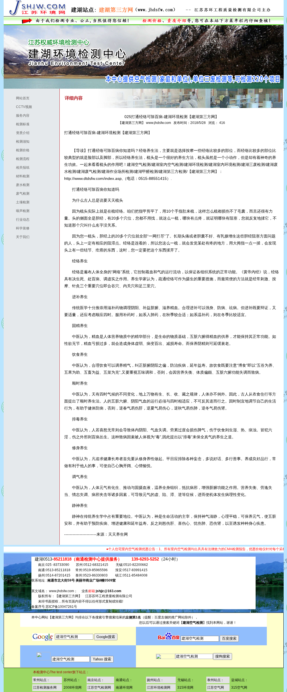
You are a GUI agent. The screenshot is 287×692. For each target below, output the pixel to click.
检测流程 (18, 159)
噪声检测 (18, 211)
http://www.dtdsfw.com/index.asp (93, 178)
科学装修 (18, 228)
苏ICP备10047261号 (61, 607)
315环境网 (185, 687)
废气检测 (18, 194)
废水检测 (18, 185)
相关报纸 (18, 168)
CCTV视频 (20, 107)
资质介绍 (18, 133)
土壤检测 (18, 202)
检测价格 (18, 150)
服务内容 (18, 115)
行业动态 (18, 220)
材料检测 (18, 176)
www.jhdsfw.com (158, 123)
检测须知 (18, 141)
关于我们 (18, 237)
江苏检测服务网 (45, 687)
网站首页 (18, 98)
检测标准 (18, 124)
